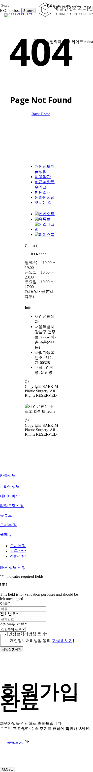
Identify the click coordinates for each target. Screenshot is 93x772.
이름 (5, 603)
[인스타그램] (46, 229)
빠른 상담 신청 (13, 567)
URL (4, 585)
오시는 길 (43, 202)
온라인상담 (45, 197)
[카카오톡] (45, 214)
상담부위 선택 (13, 624)
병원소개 (43, 192)
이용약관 (43, 177)
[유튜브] (43, 219)
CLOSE (7, 769)
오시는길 (18, 546)
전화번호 (9, 614)
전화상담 (18, 556)
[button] (18, 742)
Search (28, 11)
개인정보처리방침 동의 (42, 641)
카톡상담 (18, 551)
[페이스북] (45, 234)
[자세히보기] (63, 641)
